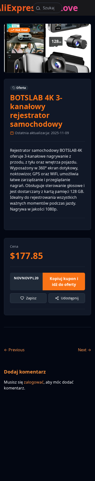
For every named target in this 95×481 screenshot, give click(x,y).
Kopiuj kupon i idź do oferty (64, 281)
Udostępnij (70, 298)
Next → (84, 349)
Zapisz (31, 298)
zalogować (34, 382)
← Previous (14, 349)
